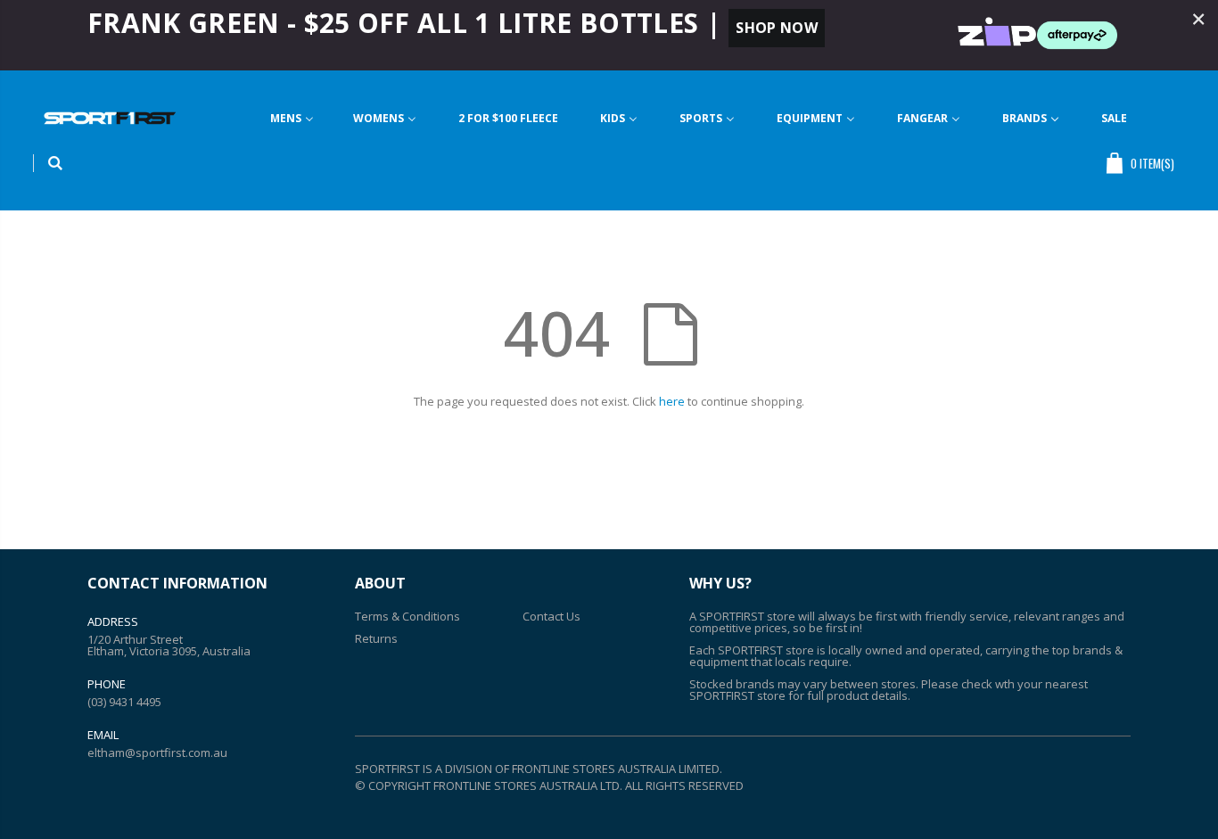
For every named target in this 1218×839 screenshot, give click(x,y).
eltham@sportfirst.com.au (157, 752)
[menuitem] (292, 118)
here (672, 401)
